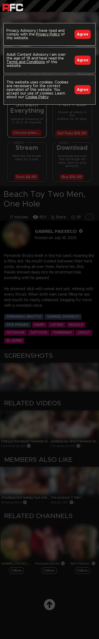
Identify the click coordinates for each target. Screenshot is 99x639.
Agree (82, 34)
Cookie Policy (36, 97)
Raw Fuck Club (12, 7)
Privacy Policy (48, 34)
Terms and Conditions (25, 62)
